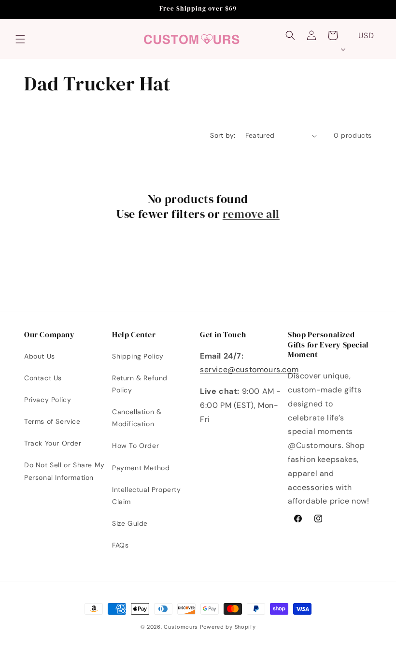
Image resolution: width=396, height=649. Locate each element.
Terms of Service (52, 421)
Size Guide (130, 523)
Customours (181, 626)
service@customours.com (249, 369)
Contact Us (43, 378)
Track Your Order (53, 443)
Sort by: (222, 135)
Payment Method (141, 467)
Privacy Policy (47, 399)
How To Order (135, 445)
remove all (251, 213)
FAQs (120, 545)
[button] (20, 39)
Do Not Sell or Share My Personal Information (64, 471)
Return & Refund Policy (140, 384)
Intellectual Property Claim (146, 495)
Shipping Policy (138, 356)
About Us (39, 356)
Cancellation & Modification (136, 417)
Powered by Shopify (228, 626)
